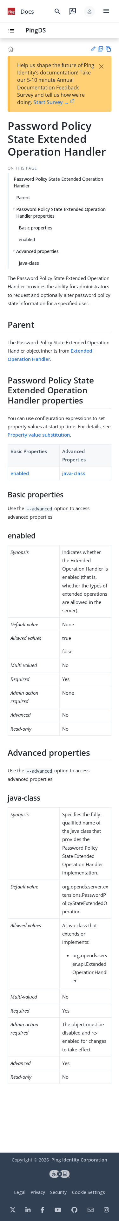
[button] (89, 11)
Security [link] (58, 1192)
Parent (23, 197)
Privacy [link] (37, 1192)
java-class (29, 263)
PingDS (35, 30)
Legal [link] (19, 1192)
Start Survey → (51, 102)
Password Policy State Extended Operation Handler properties (61, 212)
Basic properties (35, 228)
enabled (27, 239)
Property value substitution (39, 435)
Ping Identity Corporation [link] (79, 1160)
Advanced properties (37, 251)
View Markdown (108, 49)
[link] (11, 11)
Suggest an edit (93, 49)
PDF (100, 49)
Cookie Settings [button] (88, 1192)
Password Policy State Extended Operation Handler (58, 182)
